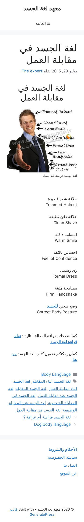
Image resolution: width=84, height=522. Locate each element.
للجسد (52, 306)
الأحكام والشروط (63, 449)
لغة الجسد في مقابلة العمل (37, 410)
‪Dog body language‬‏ (52, 424)
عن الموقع (68, 473)
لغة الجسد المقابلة (31, 388)
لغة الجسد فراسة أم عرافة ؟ (47, 417)
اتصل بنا (70, 465)
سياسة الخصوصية (62, 457)
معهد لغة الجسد (42, 8)
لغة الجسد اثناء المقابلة (51, 381)
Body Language (56, 374)
